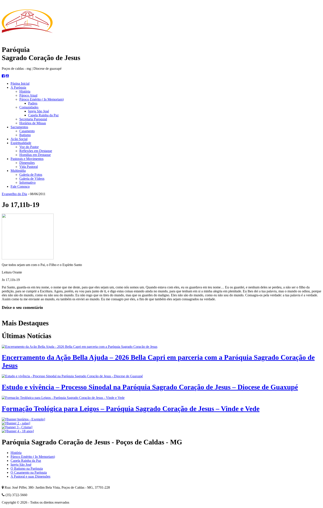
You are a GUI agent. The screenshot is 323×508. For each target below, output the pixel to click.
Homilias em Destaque (35, 155)
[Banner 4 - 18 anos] (18, 431)
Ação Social (19, 139)
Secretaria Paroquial (33, 119)
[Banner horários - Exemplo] (23, 419)
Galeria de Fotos (30, 174)
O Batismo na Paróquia (27, 468)
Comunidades (28, 107)
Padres (32, 103)
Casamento (27, 131)
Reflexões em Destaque (35, 151)
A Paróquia (18, 87)
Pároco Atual (28, 95)
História (24, 91)
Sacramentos (19, 127)
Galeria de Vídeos (31, 178)
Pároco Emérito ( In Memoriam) (41, 99)
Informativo (27, 182)
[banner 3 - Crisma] (17, 427)
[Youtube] (7, 76)
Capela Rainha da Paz (43, 115)
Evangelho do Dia (14, 194)
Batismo (25, 135)
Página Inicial (20, 83)
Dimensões (27, 163)
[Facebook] (3, 76)
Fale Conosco (20, 186)
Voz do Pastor (29, 147)
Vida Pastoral (28, 167)
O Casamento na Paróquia (29, 472)
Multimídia (18, 170)
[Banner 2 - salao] (16, 423)
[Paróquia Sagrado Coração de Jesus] (27, 40)
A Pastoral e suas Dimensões (30, 476)
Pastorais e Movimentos (27, 159)
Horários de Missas (32, 123)
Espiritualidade (21, 143)
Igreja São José (38, 111)
